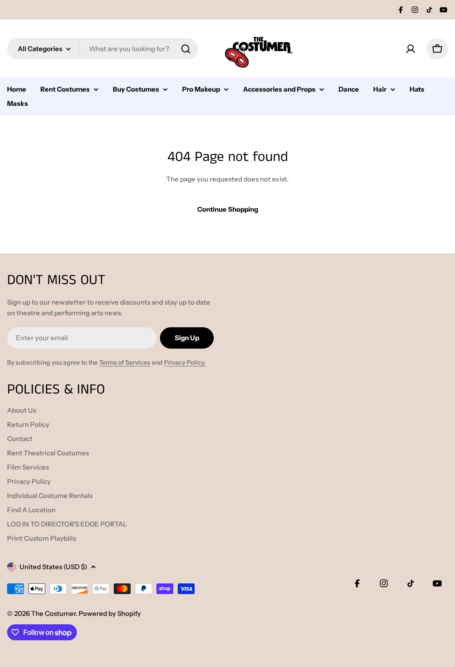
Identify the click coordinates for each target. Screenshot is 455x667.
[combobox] (102, 49)
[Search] (185, 49)
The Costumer (53, 613)
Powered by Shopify (110, 613)
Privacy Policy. (185, 362)
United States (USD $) (53, 567)
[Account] (410, 49)
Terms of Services (124, 362)
